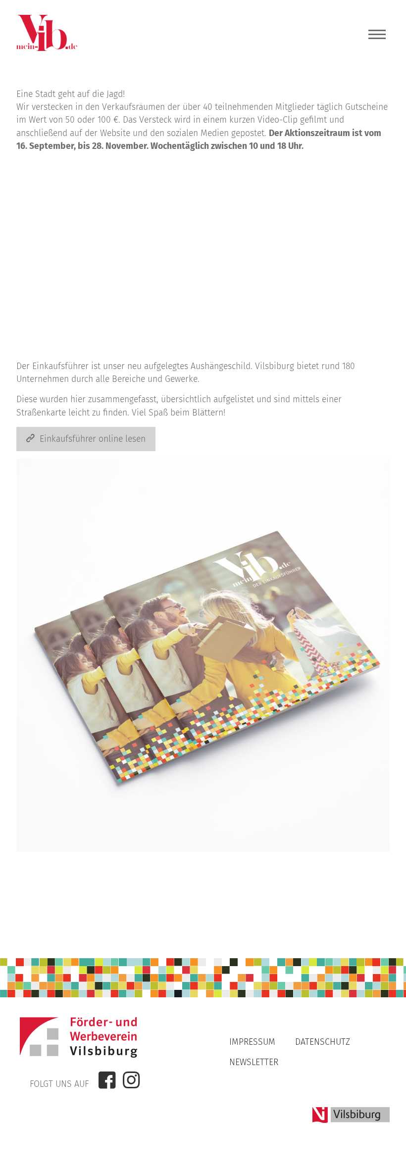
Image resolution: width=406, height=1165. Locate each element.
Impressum (252, 1042)
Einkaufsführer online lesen (93, 439)
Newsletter (253, 1062)
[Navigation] (377, 37)
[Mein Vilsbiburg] (46, 48)
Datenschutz (322, 1042)
